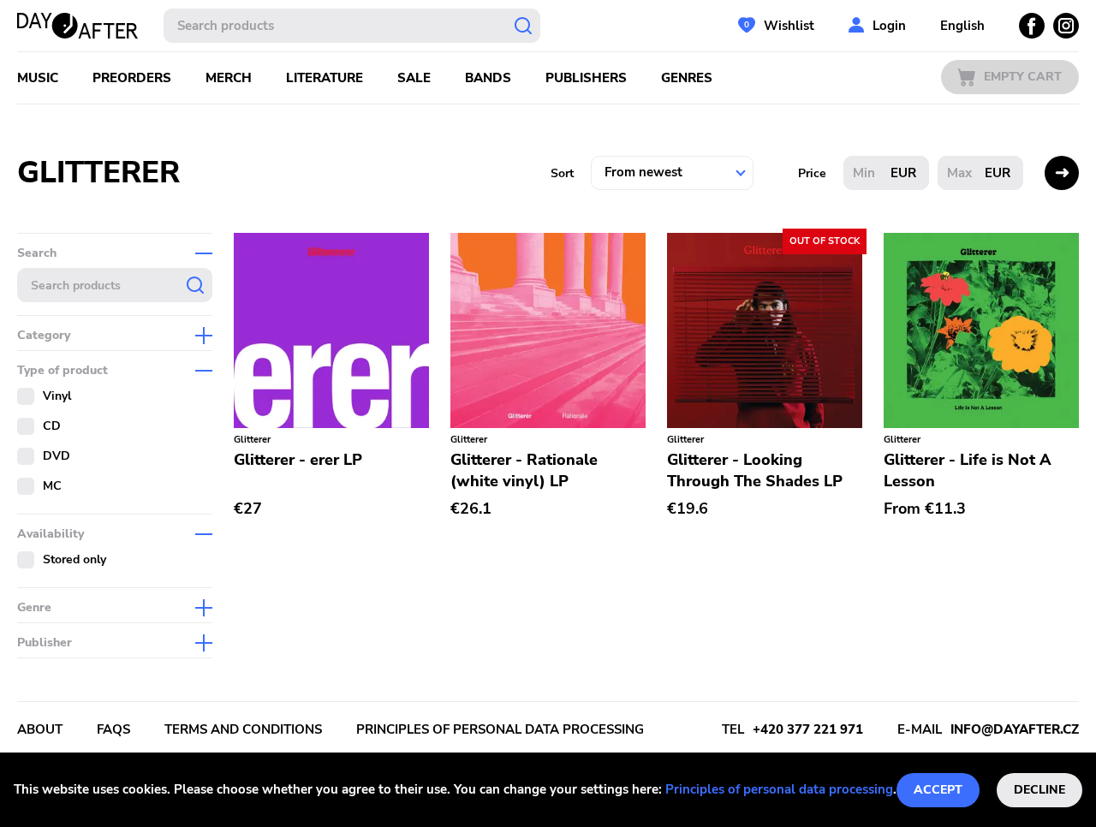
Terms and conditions (243, 729)
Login (889, 25)
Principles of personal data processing (779, 789)
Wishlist (789, 25)
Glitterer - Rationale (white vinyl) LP (524, 470)
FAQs (113, 729)
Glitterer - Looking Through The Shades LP (755, 470)
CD (52, 426)
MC (52, 486)
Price (812, 173)
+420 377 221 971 (808, 729)
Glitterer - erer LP (298, 459)
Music (37, 77)
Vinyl (57, 396)
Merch (229, 77)
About (40, 729)
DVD (56, 456)
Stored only (74, 559)
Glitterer (252, 439)
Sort (562, 173)
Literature (324, 77)
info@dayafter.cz (1014, 729)
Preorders (131, 77)
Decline (1039, 790)
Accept (938, 790)
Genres (686, 77)
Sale (414, 77)
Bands (488, 77)
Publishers (586, 77)
